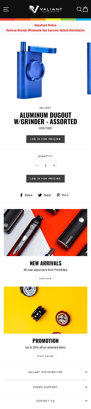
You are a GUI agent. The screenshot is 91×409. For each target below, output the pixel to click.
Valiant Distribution (45, 372)
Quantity (45, 156)
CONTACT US (45, 401)
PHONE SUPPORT (45, 387)
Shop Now (45, 278)
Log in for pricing (45, 139)
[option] (45, 28)
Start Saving (45, 356)
